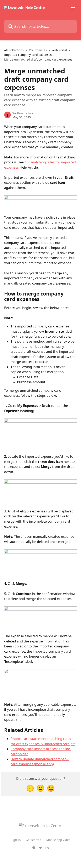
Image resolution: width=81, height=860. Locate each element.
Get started (33, 840)
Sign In (16, 840)
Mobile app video (58, 840)
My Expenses (38, 50)
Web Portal (59, 50)
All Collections (14, 50)
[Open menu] (73, 7)
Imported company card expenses (28, 55)
